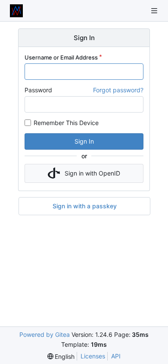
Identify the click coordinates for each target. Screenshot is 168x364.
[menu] (61, 356)
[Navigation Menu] (155, 10)
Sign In (84, 141)
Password (38, 90)
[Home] (16, 11)
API (116, 356)
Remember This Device (66, 122)
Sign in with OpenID (92, 173)
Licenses (93, 356)
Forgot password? (118, 90)
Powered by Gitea (44, 334)
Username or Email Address (61, 57)
